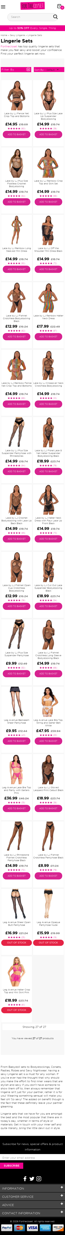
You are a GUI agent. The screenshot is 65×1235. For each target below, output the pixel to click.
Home (4, 35)
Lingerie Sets (35, 35)
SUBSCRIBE (11, 1165)
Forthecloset (9, 46)
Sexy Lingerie (17, 35)
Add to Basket (17, 134)
